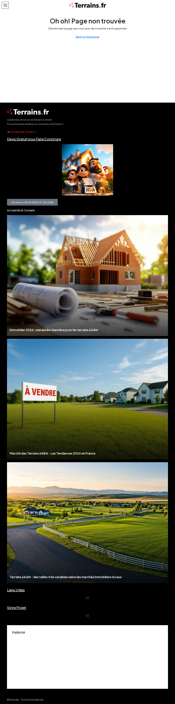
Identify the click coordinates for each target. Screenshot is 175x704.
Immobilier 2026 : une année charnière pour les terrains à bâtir (54, 330)
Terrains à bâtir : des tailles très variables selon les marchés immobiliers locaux (66, 577)
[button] (5, 5)
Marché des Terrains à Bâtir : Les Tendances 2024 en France (52, 453)
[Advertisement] (87, 660)
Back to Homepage (87, 36)
